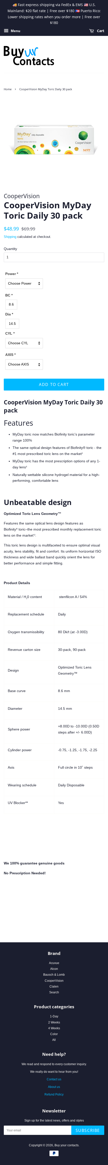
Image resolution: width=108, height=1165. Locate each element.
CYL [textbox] (10, 333)
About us (54, 1087)
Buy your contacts (67, 1145)
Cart (100, 31)
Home (8, 89)
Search (54, 992)
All (54, 1040)
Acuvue (54, 963)
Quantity (10, 249)
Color (54, 1034)
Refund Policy (54, 1094)
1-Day (54, 1016)
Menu (15, 31)
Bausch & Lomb (54, 974)
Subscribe (88, 1130)
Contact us (54, 1079)
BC (9, 295)
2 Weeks (54, 1022)
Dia (9, 314)
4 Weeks (54, 1028)
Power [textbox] (11, 274)
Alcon (54, 969)
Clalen (54, 986)
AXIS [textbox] (10, 355)
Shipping (10, 237)
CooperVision (54, 981)
